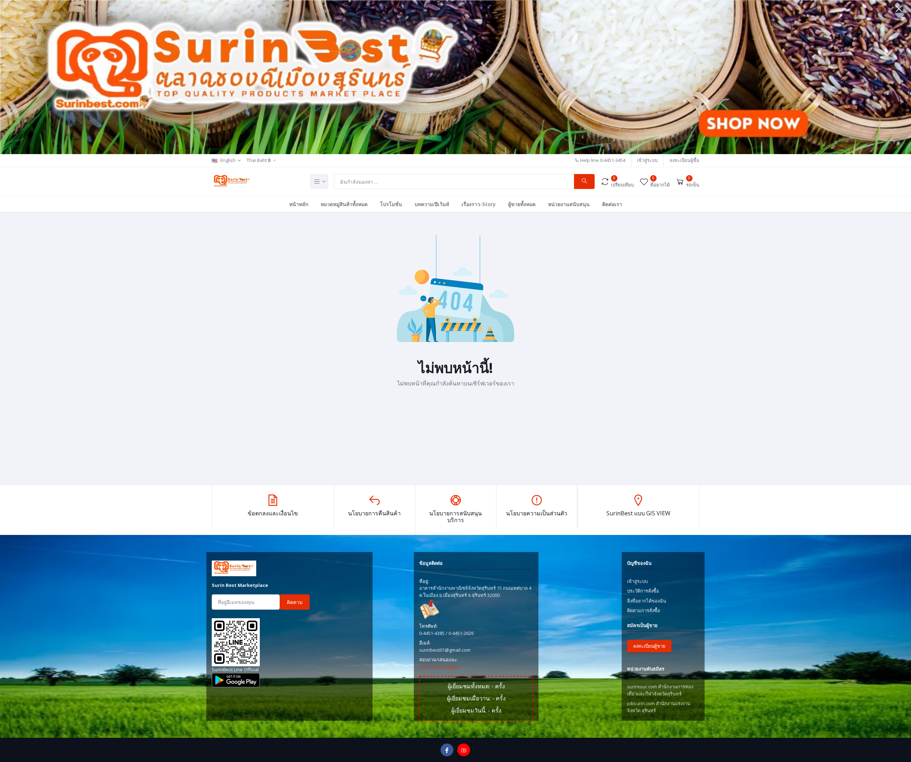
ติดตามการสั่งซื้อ (643, 610)
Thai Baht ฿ (259, 160)
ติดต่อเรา (612, 204)
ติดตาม (294, 602)
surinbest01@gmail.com (444, 650)
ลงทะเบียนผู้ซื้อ (684, 160)
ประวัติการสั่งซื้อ (643, 591)
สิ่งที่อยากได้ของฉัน (646, 601)
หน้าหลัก (298, 204)
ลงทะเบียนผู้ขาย (649, 646)
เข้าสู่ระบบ (647, 160)
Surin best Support (439, 666)
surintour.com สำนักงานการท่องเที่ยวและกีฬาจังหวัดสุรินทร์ (660, 690)
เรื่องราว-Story (479, 204)
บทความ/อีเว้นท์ (432, 204)
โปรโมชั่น (391, 204)
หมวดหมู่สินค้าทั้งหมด (344, 204)
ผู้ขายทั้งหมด (522, 204)
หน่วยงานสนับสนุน (569, 204)
